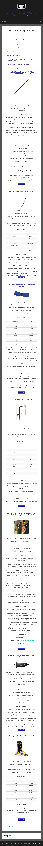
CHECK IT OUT (21, 183)
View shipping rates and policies (27, 640)
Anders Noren (32, 843)
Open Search (40, 22)
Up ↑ (40, 843)
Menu (5, 21)
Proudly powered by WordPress (9, 843)
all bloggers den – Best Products (21, 13)
